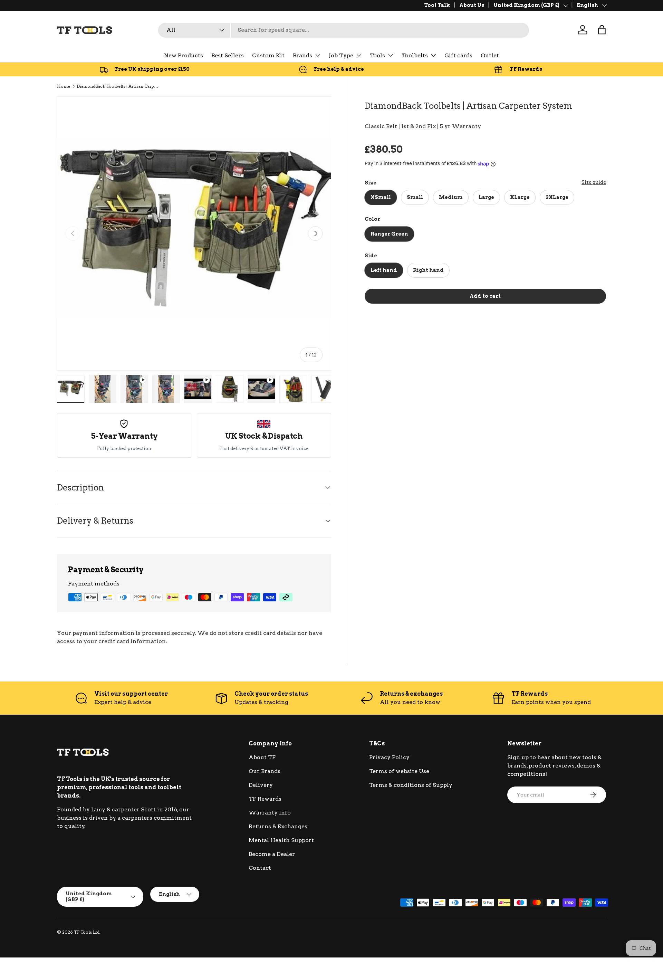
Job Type (341, 55)
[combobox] (343, 29)
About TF (262, 757)
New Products (183, 55)
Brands (302, 55)
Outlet (490, 55)
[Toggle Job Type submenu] (359, 55)
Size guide (594, 182)
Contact (260, 868)
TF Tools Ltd (86, 932)
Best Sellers (227, 55)
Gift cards (458, 55)
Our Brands (264, 771)
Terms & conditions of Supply (410, 785)
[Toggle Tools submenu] (390, 55)
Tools (377, 55)
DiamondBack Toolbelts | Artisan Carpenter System (118, 86)
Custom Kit (268, 55)
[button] (601, 29)
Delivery (261, 785)
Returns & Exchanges (278, 826)
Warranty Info (270, 812)
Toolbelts (415, 55)
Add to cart (485, 296)
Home (63, 86)
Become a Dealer (272, 854)
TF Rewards (265, 798)
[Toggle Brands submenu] (318, 55)
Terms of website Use (399, 771)
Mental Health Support (281, 840)
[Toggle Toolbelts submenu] (433, 55)
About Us (471, 5)
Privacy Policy (389, 757)
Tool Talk (437, 5)
